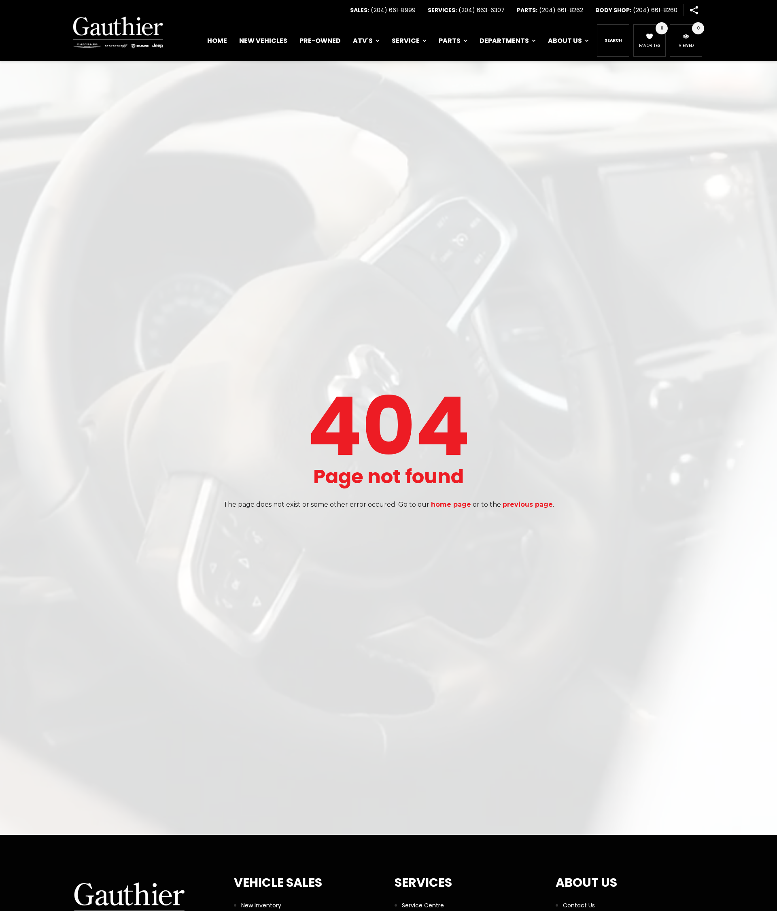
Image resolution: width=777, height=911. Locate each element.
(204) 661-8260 (655, 10)
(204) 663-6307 (482, 10)
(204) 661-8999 (393, 10)
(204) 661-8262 (561, 10)
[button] (694, 10)
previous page (528, 504)
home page (451, 504)
